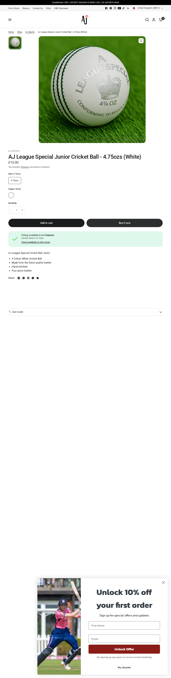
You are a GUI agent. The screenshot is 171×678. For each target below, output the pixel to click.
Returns (26, 8)
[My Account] (153, 19)
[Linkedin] (128, 8)
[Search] (147, 19)
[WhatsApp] (33, 278)
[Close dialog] (163, 582)
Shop (19, 32)
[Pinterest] (28, 278)
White (11, 195)
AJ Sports (30, 32)
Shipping (25, 167)
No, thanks (124, 667)
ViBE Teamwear (61, 8)
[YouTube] (119, 8)
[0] (160, 19)
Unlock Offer (124, 649)
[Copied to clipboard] (38, 278)
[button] (15, 312)
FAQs (48, 8)
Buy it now (124, 222)
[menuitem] (14, 8)
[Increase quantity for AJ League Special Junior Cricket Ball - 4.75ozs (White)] (22, 210)
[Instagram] (115, 8)
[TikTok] (124, 8)
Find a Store (13, 8)
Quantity (12, 203)
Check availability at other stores (35, 242)
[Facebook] (106, 8)
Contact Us (38, 8)
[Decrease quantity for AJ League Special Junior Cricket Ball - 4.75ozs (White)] (11, 210)
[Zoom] (141, 40)
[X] (111, 8)
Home (11, 32)
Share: (11, 278)
